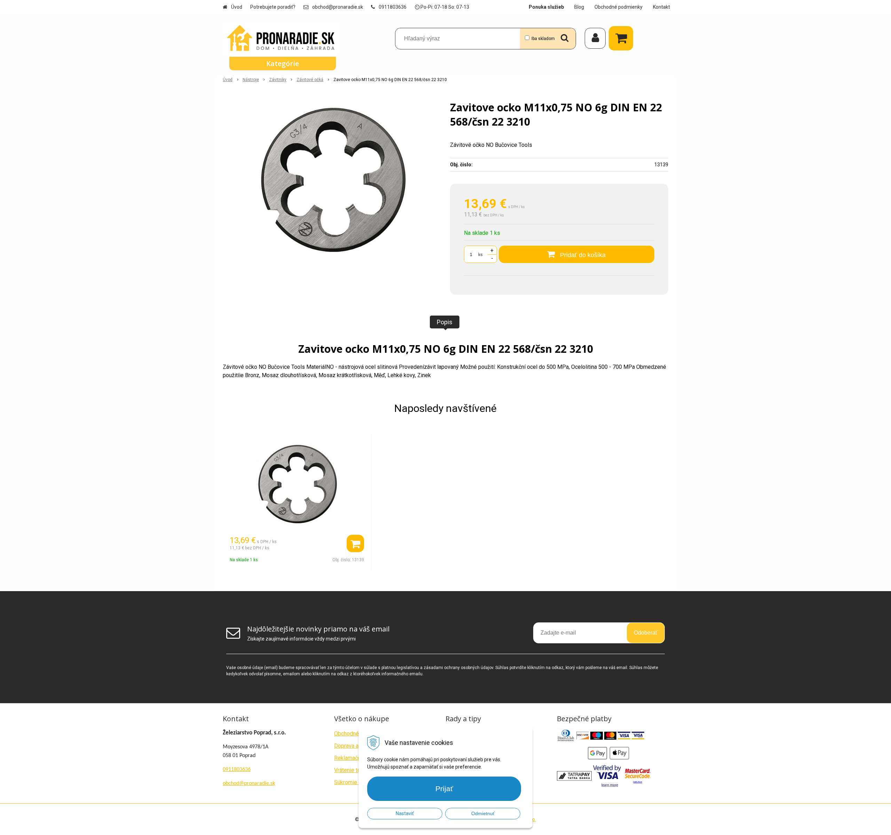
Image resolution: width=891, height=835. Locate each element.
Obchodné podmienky (618, 7)
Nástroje (251, 79)
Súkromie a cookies (358, 782)
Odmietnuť (483, 813)
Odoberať (645, 633)
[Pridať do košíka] (355, 543)
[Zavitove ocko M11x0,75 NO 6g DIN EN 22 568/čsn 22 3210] (332, 180)
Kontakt (661, 7)
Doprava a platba (354, 745)
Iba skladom (543, 38)
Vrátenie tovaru (352, 770)
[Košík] (623, 38)
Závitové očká (310, 79)
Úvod (236, 7)
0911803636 (393, 7)
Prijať (444, 789)
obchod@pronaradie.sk (337, 7)
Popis (444, 322)
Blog (579, 7)
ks (480, 254)
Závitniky (277, 79)
